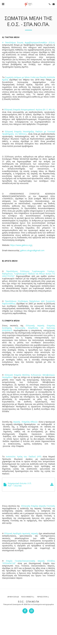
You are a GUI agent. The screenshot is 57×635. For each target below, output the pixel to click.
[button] (3, 4)
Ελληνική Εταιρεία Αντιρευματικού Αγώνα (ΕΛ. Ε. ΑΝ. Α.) (29, 109)
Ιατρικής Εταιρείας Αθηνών (25, 421)
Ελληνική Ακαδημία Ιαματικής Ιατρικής (21, 533)
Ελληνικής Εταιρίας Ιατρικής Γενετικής (38, 506)
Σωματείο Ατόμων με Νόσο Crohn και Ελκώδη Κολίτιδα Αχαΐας (28, 78)
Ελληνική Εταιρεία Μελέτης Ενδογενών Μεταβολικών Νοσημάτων (28, 376)
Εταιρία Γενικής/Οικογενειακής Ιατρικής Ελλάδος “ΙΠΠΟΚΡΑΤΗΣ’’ (28, 562)
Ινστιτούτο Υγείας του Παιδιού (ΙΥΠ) (23, 456)
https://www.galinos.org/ (21, 245)
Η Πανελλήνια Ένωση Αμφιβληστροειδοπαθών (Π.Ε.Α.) (28, 42)
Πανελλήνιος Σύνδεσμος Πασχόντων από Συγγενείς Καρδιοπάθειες (28, 302)
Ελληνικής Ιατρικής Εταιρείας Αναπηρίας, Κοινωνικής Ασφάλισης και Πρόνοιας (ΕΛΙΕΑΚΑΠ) (28, 328)
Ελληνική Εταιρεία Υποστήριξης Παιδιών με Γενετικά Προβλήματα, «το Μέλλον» (28, 132)
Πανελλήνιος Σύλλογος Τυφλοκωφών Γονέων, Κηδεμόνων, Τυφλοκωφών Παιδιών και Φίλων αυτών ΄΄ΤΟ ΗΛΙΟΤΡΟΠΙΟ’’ (28, 273)
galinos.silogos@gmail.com (32, 250)
